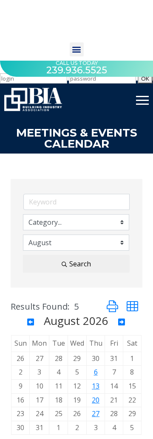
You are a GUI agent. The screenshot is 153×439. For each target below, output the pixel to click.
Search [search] (80, 263)
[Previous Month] (30, 322)
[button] (77, 49)
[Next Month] (121, 322)
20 (95, 400)
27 (95, 413)
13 (95, 386)
